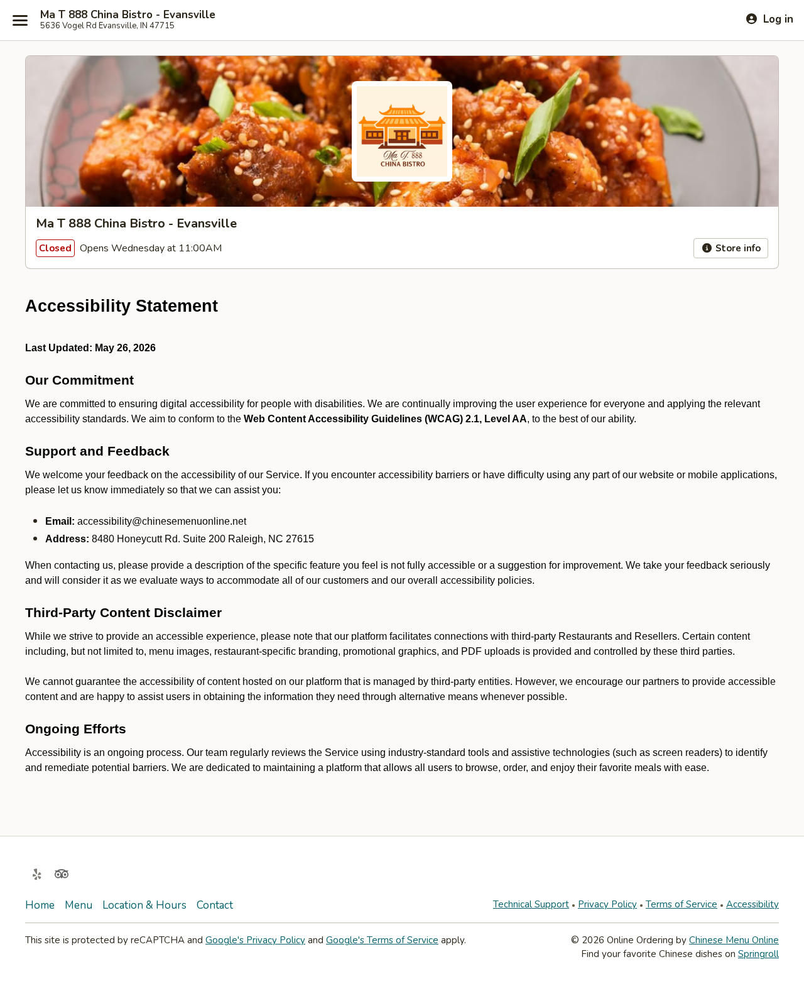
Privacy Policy (607, 904)
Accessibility (752, 904)
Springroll (758, 954)
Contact (215, 905)
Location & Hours (144, 905)
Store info (737, 248)
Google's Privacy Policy (255, 940)
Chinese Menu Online (734, 940)
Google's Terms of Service (382, 940)
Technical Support (531, 904)
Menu (78, 905)
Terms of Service (681, 904)
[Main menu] (20, 20)
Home (40, 905)
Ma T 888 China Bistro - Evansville (127, 15)
